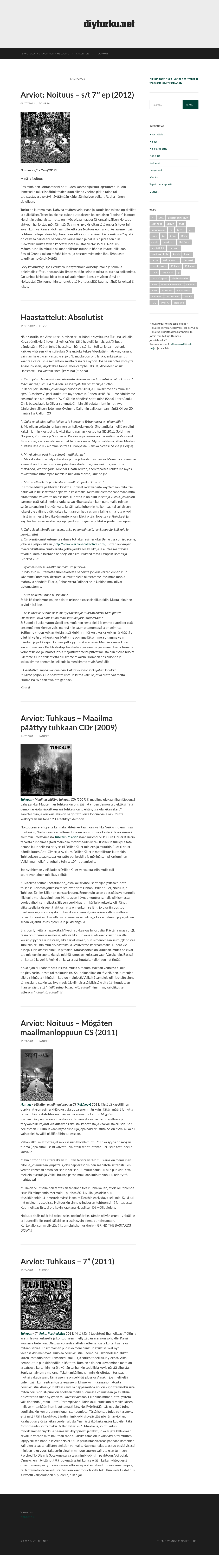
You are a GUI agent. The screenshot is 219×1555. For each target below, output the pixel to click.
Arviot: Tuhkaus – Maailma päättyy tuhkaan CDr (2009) (69, 723)
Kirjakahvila (28, 1516)
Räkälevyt (84, 1104)
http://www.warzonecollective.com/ (79, 544)
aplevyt (170, 223)
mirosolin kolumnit (171, 284)
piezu (43, 325)
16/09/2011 (28, 736)
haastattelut (157, 248)
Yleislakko (179, 302)
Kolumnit (155, 163)
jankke (44, 736)
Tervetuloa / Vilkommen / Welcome (45, 53)
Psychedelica (56, 1333)
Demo (184, 235)
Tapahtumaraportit (161, 184)
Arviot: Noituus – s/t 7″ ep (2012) (77, 94)
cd (171, 229)
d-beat (173, 235)
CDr (191, 229)
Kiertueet (188, 260)
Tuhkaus (26, 799)
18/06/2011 (28, 1270)
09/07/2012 (28, 103)
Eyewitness (168, 242)
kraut (154, 272)
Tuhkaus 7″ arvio (66, 837)
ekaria (154, 242)
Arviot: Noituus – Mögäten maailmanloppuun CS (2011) (69, 1027)
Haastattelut (157, 134)
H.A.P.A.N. (184, 242)
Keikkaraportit (158, 148)
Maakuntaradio (179, 278)
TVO (153, 302)
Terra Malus (172, 296)
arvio (181, 223)
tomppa (44, 103)
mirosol (45, 1270)
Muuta (154, 177)
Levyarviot (156, 170)
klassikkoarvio (158, 266)
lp (178, 272)
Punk (154, 290)
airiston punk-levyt (178, 217)
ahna (161, 217)
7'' (152, 217)
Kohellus (155, 155)
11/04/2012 (28, 325)
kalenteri (83, 53)
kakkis (176, 254)
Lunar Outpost (159, 278)
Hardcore (174, 248)
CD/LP (180, 229)
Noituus (26, 1104)
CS (163, 235)
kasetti (187, 254)
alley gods (156, 223)
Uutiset (154, 191)
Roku (42, 1333)
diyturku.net (39, 1541)
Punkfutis (167, 290)
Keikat (153, 141)
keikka (154, 260)
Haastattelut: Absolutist (62, 317)
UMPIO (165, 302)
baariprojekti (158, 229)
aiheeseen (177, 344)
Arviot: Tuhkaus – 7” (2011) (67, 1261)
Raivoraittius (183, 290)
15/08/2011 (28, 1041)
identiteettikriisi (160, 254)
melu (154, 284)
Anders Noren (180, 1541)
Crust (154, 235)
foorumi (102, 53)
